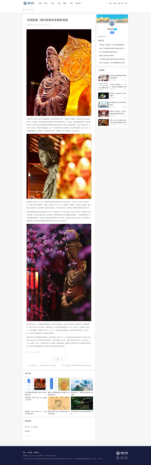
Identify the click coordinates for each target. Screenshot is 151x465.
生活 (52, 3)
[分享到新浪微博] (35, 352)
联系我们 (78, 3)
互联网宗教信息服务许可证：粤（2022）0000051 (89, 459)
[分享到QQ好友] (38, 352)
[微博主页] (122, 458)
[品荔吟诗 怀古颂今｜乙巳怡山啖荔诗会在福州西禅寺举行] (103, 113)
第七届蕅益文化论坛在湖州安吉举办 (117, 103)
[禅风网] (30, 3)
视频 (64, 3)
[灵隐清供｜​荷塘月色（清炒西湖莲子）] (103, 95)
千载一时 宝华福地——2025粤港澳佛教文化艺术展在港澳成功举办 (112, 63)
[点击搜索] (107, 3)
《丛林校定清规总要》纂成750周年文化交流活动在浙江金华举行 (112, 59)
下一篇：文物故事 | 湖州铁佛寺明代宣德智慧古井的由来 (76, 365)
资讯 (45, 3)
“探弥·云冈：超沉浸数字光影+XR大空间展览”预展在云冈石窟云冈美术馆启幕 (117, 121)
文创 (59, 3)
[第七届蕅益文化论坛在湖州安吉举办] (103, 104)
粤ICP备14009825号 (51, 459)
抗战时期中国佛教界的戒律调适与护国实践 (117, 77)
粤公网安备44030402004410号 (66, 459)
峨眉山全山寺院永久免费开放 (106, 55)
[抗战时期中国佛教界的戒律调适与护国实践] (103, 77)
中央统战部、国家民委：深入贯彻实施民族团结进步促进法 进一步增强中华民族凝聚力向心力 (112, 45)
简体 (122, 3)
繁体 (126, 3)
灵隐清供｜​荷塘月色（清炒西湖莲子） (117, 94)
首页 (40, 3)
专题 (71, 3)
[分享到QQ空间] (42, 352)
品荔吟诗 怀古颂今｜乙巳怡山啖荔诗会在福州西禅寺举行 (117, 112)
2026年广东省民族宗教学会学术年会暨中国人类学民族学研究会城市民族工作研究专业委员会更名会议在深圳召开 (112, 48)
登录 (36, 427)
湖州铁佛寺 (29, 24)
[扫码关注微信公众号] (110, 3)
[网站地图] (126, 458)
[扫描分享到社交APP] (31, 352)
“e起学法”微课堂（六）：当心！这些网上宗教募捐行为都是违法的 (117, 85)
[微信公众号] (118, 458)
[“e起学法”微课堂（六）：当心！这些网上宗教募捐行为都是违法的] (103, 86)
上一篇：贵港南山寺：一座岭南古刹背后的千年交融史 (41, 365)
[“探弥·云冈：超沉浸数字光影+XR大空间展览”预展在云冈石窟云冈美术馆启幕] (103, 122)
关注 (112, 32)
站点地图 (29, 452)
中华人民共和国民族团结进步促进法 (108, 52)
